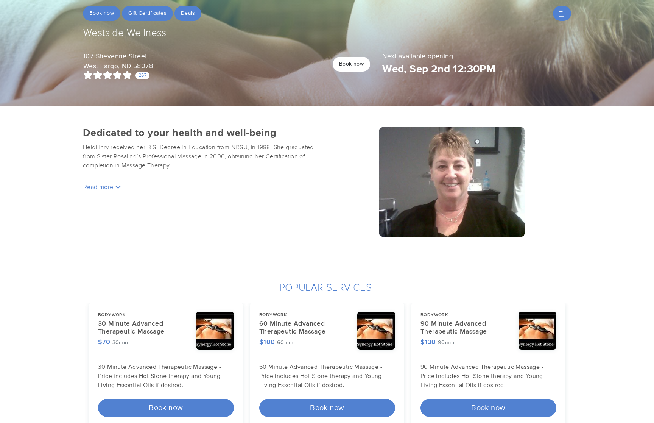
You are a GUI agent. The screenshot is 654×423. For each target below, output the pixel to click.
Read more (99, 187)
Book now (101, 13)
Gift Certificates (147, 13)
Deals (188, 13)
